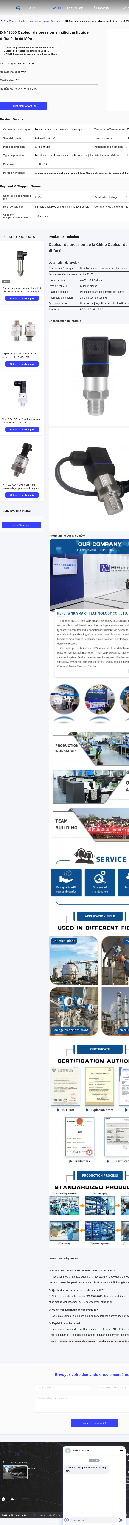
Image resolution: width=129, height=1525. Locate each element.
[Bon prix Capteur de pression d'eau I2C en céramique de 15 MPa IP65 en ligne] (22, 329)
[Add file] (66, 1519)
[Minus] (121, 1451)
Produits (55, 8)
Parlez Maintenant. (22, 106)
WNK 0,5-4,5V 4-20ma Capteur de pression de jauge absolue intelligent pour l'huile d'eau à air (20, 488)
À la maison (33, 9)
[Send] (121, 1519)
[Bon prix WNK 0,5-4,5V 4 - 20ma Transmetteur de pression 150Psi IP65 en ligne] (22, 394)
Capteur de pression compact (45, 21)
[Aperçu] (12, 8)
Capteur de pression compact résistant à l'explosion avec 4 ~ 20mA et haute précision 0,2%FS (21, 291)
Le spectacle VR (75, 9)
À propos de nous (102, 9)
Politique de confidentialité (15, 1515)
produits (23, 21)
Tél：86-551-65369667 (17, 1462)
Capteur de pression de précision (78, 1341)
